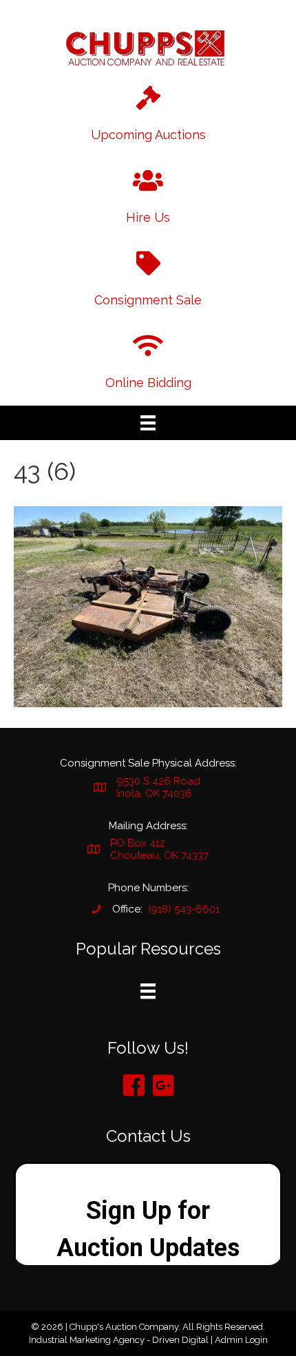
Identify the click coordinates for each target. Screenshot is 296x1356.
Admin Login (241, 1340)
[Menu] (148, 423)
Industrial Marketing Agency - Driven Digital (119, 1340)
